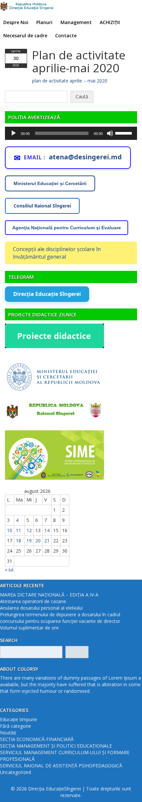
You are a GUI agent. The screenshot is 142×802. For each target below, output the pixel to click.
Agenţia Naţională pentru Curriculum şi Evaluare (66, 227)
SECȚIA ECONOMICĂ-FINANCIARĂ (37, 739)
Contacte (66, 35)
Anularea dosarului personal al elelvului (41, 608)
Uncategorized (15, 772)
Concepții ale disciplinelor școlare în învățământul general (57, 252)
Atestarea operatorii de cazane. (33, 601)
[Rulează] (13, 133)
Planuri (44, 22)
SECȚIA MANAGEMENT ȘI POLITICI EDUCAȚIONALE (56, 746)
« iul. (9, 569)
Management (76, 22)
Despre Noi (15, 22)
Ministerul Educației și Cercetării (50, 183)
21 (47, 540)
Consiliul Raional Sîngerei (42, 206)
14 (47, 530)
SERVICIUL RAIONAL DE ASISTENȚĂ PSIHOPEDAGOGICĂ (61, 765)
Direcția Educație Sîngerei (47, 294)
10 (9, 530)
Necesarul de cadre (25, 35)
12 (29, 530)
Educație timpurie (18, 719)
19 (29, 540)
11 (18, 530)
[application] (71, 133)
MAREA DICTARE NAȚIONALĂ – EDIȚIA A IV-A (49, 595)
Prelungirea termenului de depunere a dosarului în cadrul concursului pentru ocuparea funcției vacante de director (60, 617)
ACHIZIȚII (110, 22)
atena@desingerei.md (85, 156)
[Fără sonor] (110, 133)
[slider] (124, 133)
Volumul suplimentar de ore (29, 628)
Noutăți (8, 732)
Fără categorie (15, 726)
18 (18, 540)
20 (38, 540)
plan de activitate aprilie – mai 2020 (69, 81)
